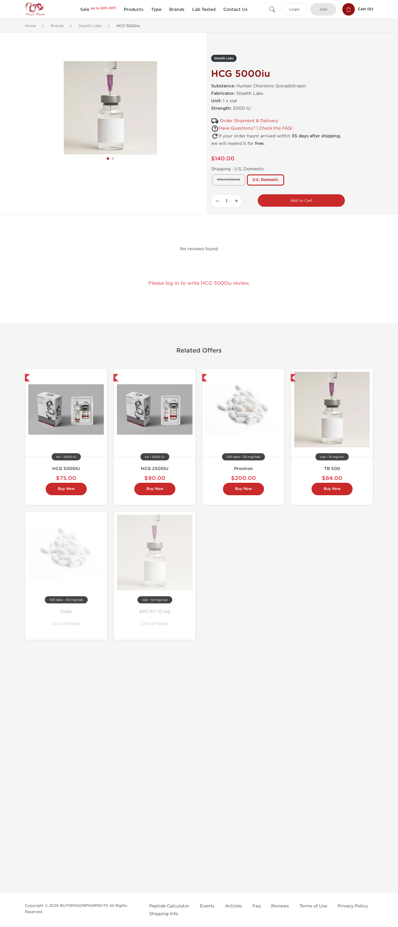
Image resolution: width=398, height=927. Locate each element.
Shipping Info (163, 913)
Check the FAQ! (276, 128)
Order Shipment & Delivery (249, 120)
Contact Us (235, 9)
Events (207, 906)
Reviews (280, 906)
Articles (233, 906)
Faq (256, 906)
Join (323, 9)
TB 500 (332, 468)
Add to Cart (301, 200)
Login (294, 9)
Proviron (243, 468)
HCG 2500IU (155, 468)
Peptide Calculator (169, 906)
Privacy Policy (353, 906)
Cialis (66, 611)
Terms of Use (313, 906)
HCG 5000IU (66, 468)
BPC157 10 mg (154, 611)
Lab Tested (203, 9)
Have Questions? (237, 128)
